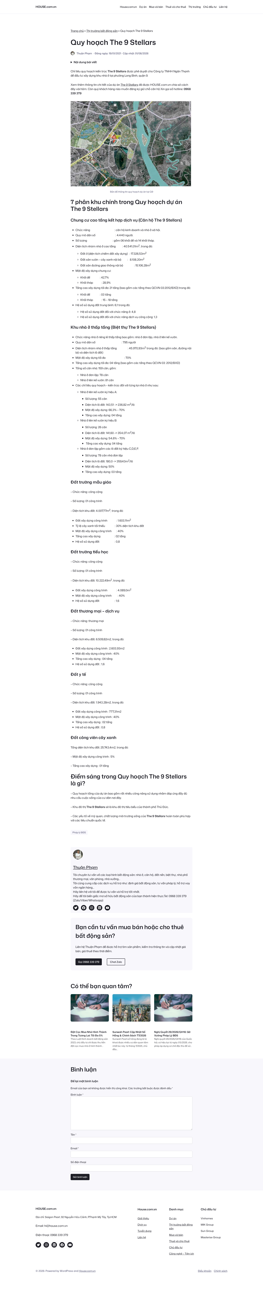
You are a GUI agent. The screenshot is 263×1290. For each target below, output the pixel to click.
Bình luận (77, 1094)
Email (75, 1148)
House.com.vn (87, 1271)
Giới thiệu (143, 1218)
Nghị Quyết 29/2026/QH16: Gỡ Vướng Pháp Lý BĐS (172, 1033)
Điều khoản (204, 1271)
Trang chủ (77, 31)
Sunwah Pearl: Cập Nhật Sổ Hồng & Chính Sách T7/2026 (129, 1033)
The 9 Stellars (129, 85)
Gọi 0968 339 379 (88, 962)
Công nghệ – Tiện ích (181, 1253)
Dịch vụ (142, 1224)
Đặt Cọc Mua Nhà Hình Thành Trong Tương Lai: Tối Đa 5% (89, 1033)
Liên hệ (142, 1237)
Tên (73, 1134)
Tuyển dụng (144, 1231)
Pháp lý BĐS (79, 832)
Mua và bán (176, 1235)
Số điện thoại (78, 1162)
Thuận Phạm (85, 867)
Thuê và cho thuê (179, 1241)
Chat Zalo (116, 962)
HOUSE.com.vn (46, 7)
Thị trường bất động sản (102, 31)
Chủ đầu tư (175, 1247)
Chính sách (220, 1271)
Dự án (172, 1218)
